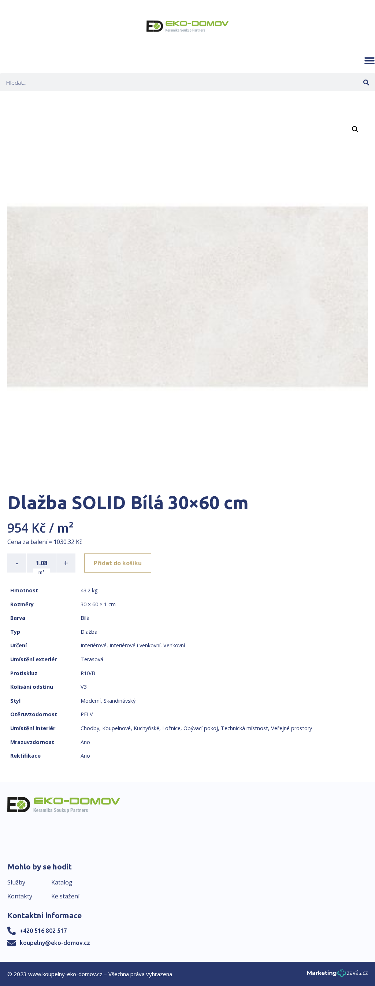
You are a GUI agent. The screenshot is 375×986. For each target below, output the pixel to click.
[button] (369, 60)
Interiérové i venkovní (134, 645)
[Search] (366, 82)
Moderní (91, 700)
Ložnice (171, 728)
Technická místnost (244, 728)
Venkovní (174, 645)
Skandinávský (119, 700)
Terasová (92, 659)
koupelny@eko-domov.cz (55, 942)
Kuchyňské (146, 728)
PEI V (87, 714)
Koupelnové (116, 728)
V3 (84, 686)
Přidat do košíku (118, 563)
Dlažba (89, 631)
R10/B (88, 673)
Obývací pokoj (200, 728)
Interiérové (94, 645)
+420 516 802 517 (43, 930)
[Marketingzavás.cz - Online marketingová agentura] (337, 975)
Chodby (90, 728)
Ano (85, 742)
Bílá (85, 617)
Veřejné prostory (291, 728)
